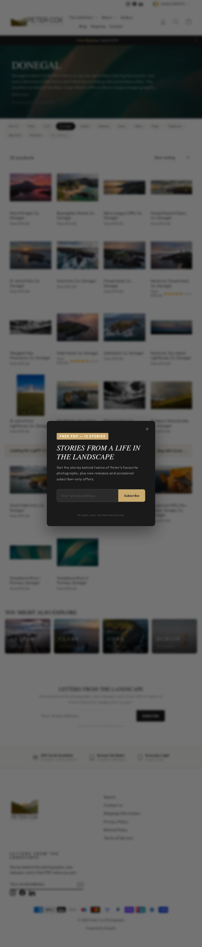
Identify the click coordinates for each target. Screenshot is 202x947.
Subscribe (131, 496)
